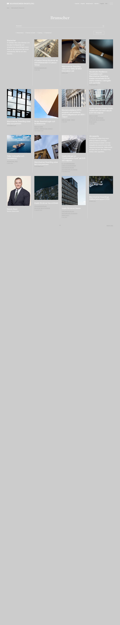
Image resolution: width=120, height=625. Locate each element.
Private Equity (93, 122)
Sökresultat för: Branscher (17, 8)
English (102, 3)
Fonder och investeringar (96, 118)
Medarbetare (89, 3)
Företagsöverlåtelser (40, 68)
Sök (106, 3)
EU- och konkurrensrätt (68, 163)
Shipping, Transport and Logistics (43, 128)
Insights (83, 3)
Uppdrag (40, 33)
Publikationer (48, 33)
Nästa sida (110, 225)
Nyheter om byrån (30, 33)
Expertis (77, 3)
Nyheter (97, 3)
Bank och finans (38, 126)
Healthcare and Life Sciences (97, 120)
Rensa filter (99, 33)
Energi (73, 120)
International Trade (12, 161)
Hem (8, 8)
